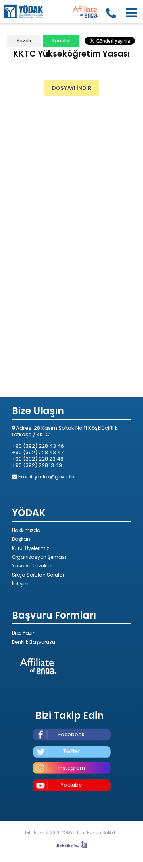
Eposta (61, 40)
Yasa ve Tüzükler (32, 565)
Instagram (71, 768)
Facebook (71, 734)
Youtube (71, 785)
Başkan (21, 539)
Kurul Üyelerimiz (30, 548)
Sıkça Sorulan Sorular (38, 574)
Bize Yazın (24, 632)
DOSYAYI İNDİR (71, 88)
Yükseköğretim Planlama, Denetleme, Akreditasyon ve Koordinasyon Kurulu (24, 11)
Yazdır (24, 40)
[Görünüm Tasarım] (71, 846)
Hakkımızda (26, 530)
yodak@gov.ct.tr (55, 476)
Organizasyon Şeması (39, 557)
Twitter (71, 751)
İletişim (20, 583)
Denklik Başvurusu (33, 642)
